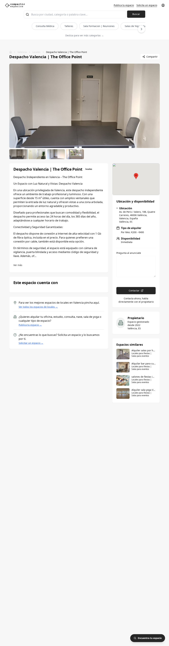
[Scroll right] (141, 29)
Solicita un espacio (146, 5)
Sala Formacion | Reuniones (99, 26)
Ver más (17, 265)
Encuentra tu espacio (150, 638)
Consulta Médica (45, 26)
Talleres (69, 26)
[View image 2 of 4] (37, 154)
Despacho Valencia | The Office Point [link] (66, 52)
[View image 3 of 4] (56, 154)
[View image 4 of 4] (75, 154)
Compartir (152, 56)
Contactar (134, 290)
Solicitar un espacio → (31, 343)
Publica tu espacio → (30, 324)
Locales (36, 52)
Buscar (136, 14)
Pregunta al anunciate (128, 253)
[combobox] (75, 14)
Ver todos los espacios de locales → (38, 306)
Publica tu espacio (124, 5)
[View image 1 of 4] (18, 154)
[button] (136, 176)
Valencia (22, 52)
